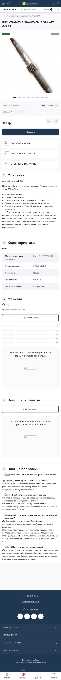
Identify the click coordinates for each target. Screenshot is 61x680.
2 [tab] (19, 97)
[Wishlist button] (49, 121)
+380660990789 (30, 601)
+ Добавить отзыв (30, 318)
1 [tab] (14, 97)
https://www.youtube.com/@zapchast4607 (41, 616)
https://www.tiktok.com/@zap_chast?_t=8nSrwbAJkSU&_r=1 (34, 616)
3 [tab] (24, 97)
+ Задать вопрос (30, 409)
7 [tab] (42, 97)
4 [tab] (28, 97)
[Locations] (52, 3)
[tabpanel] (30, 67)
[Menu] (3, 3)
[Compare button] (56, 121)
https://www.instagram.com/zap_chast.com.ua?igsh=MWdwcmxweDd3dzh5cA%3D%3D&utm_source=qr (27, 616)
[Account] (57, 3)
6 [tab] (37, 97)
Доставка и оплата (23, 153)
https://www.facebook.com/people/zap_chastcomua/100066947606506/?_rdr (20, 616)
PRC (56, 106)
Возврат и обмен (21, 143)
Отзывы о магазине (23, 164)
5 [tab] (33, 97)
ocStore (36, 660)
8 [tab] (46, 97)
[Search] (8, 3)
